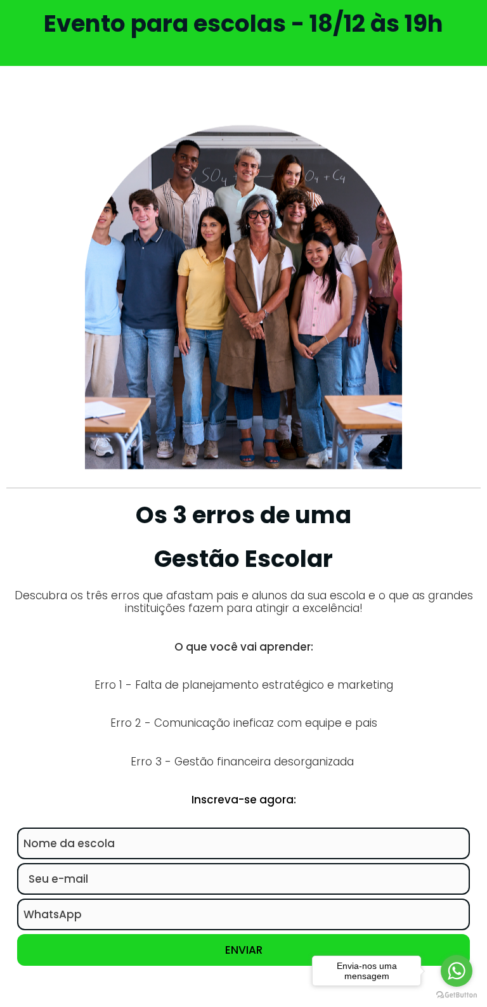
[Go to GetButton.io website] (456, 994)
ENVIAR (244, 950)
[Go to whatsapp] (456, 971)
